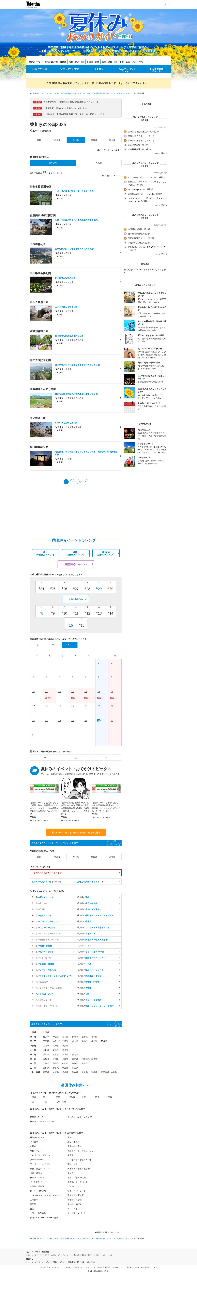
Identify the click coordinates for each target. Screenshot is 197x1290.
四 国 (33, 1067)
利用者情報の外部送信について (145, 1267)
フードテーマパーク (76, 1213)
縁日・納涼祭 (73, 1141)
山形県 (85, 1036)
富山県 (56, 1050)
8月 (106, 757)
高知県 (112, 140)
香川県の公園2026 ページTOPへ (109, 1232)
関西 (110, 61)
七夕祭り (34, 1141)
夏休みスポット (37, 1177)
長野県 (56, 1045)
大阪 (115, 62)
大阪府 (46, 1059)
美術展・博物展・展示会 (78, 1168)
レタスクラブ (32, 1262)
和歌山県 (86, 1059)
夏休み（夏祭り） (87, 1255)
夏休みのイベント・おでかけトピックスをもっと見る (76, 832)
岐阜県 (56, 1054)
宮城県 (46, 1036)
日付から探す (42, 68)
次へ (81, 481)
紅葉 (97, 1255)
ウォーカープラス (33, 1255)
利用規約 (43, 1267)
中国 (122, 61)
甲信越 (90, 61)
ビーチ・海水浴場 (38, 1190)
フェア (70, 1173)
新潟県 (65, 1045)
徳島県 (57, 140)
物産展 (70, 1155)
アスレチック (73, 1208)
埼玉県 (75, 1041)
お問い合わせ (78, 1267)
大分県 (85, 1072)
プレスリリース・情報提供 (93, 1267)
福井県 (65, 1050)
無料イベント (36, 1150)
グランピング (36, 1182)
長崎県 (65, 1072)
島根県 (85, 1063)
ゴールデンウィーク (64, 1255)
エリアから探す (71, 69)
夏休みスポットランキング (42, 1121)
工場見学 (34, 1199)
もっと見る (160, 153)
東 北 (33, 1036)
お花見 (53, 1255)
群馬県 (85, 1041)
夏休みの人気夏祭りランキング (48, 872)
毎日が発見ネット (92, 1262)
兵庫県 (65, 1059)
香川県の (43, 897)
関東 (77, 61)
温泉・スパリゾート (76, 1190)
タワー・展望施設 (38, 1213)
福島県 (94, 1036)
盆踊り (33, 1146)
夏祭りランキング (38, 1117)
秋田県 (75, 1036)
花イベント (72, 1164)
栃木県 (94, 1041)
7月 (75, 757)
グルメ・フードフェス (40, 1155)
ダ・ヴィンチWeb (44, 1262)
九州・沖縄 (138, 61)
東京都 (46, 1041)
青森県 (56, 1036)
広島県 (46, 1063)
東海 (97, 61)
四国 (128, 61)
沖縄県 (114, 1072)
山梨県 (46, 1045)
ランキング (47, 881)
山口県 (65, 1063)
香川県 (76, 856)
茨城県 (104, 1041)
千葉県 (65, 1041)
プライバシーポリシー (56, 1267)
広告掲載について (118, 1267)
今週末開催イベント (158, 70)
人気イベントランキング (129, 70)
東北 (71, 61)
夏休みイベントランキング (79, 1117)
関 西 (33, 1059)
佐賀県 (56, 1072)
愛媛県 (94, 140)
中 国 (33, 1063)
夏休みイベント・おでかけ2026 (43, 61)
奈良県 (75, 1059)
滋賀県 (94, 1059)
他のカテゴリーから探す (108, 150)
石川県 (46, 1050)
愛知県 (46, 1054)
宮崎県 (94, 1072)
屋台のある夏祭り (75, 1146)
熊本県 (75, 1072)
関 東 (33, 1041)
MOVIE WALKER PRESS (76, 1262)
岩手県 (65, 1036)
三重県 (65, 1054)
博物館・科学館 (74, 1199)
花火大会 (76, 1255)
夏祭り (99, 69)
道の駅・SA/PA (74, 1204)
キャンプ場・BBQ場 (76, 1177)
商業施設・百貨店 (75, 1195)
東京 (83, 62)
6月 (45, 757)
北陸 (104, 61)
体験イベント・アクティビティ (81, 1150)
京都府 (56, 1059)
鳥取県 (75, 1063)
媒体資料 (107, 1267)
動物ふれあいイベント (40, 1168)
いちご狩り (45, 1255)
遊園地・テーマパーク (77, 1182)
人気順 (99, 162)
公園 (32, 1208)
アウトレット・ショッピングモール (46, 1195)
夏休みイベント (37, 1137)
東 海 (33, 1054)
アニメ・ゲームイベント (41, 1164)
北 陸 (33, 1050)
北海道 (63, 61)
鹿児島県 (105, 1072)
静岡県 (75, 1054)
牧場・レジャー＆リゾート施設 (44, 1217)
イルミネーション (107, 1255)
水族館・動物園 (37, 1186)
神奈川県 (57, 1041)
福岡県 (46, 1072)
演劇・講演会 (36, 1173)
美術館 (33, 1204)
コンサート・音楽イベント (79, 1159)
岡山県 (56, 1063)
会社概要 (130, 1267)
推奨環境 (68, 1267)
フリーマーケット (38, 1159)
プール (70, 1186)
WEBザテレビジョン (59, 1262)
